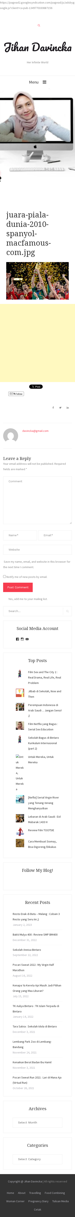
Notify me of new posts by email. (26, 577)
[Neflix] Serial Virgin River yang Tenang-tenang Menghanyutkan (43, 803)
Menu (34, 82)
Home (10, 1193)
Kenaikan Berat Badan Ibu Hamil (32, 1062)
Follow (18, 393)
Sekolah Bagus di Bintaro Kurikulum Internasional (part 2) (43, 743)
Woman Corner (15, 1201)
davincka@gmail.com (35, 431)
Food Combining (55, 1193)
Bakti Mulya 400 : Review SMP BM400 (35, 934)
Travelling (35, 1193)
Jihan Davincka (37, 47)
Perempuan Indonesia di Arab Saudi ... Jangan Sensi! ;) (45, 710)
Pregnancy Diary (38, 1201)
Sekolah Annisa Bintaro (27, 950)
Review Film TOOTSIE (41, 830)
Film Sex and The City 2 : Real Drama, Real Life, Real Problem (44, 677)
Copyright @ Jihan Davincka (25, 1181)
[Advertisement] (37, 343)
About (21, 1193)
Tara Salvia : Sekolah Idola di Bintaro (35, 1026)
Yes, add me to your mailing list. (28, 599)
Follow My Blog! (37, 870)
